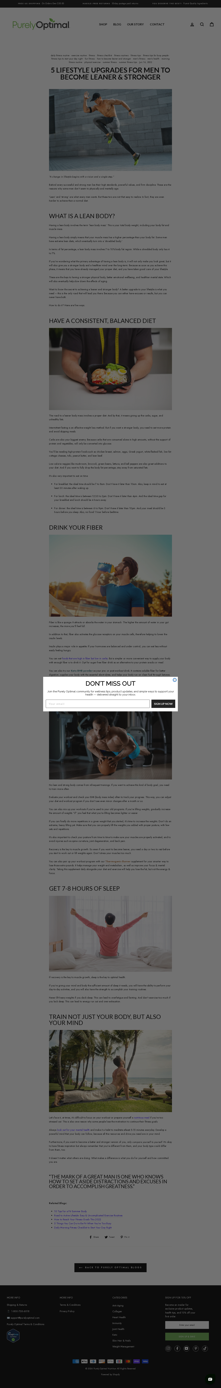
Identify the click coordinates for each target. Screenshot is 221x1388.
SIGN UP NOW (163, 703)
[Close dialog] (174, 680)
